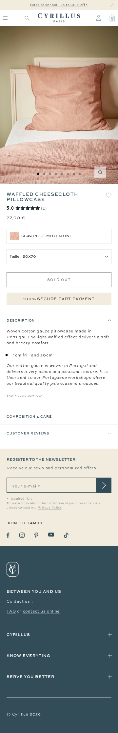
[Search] (27, 18)
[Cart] (112, 18)
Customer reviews (28, 433)
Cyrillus (18, 634)
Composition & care (29, 416)
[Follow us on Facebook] (8, 535)
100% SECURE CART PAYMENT (58, 298)
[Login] (98, 17)
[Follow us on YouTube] (51, 535)
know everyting (28, 655)
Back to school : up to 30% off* (59, 5)
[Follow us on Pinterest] (36, 535)
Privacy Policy (49, 508)
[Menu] (5, 18)
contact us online (41, 611)
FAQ (11, 611)
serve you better (30, 676)
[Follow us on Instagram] (22, 535)
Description (21, 320)
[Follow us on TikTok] (66, 535)
